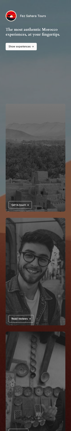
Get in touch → (20, 204)
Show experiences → (21, 46)
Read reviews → (21, 318)
